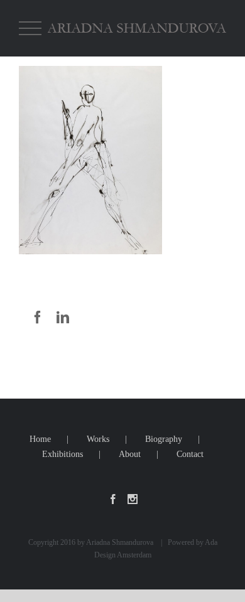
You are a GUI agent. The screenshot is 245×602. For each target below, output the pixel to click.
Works (98, 439)
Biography (163, 439)
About (130, 454)
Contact (190, 454)
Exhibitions (62, 454)
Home (40, 439)
